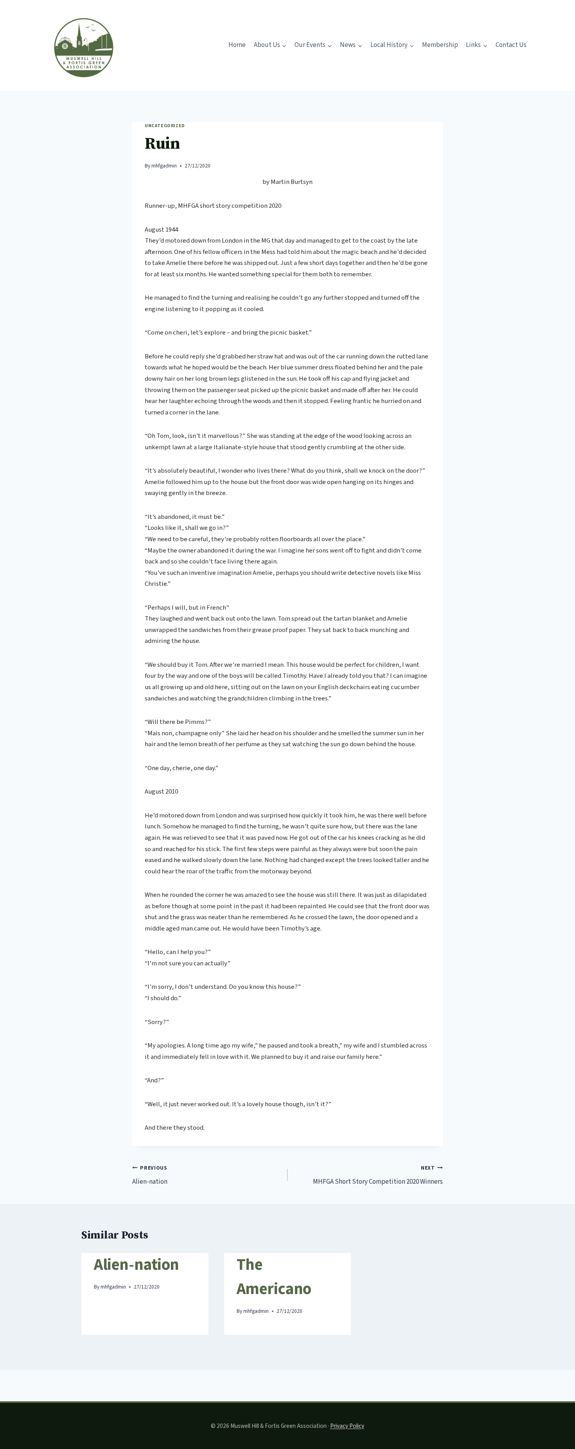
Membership (440, 45)
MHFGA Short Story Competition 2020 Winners (378, 1175)
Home (237, 45)
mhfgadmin (164, 165)
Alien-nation (149, 1175)
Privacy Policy (347, 1426)
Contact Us (511, 45)
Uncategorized (165, 125)
